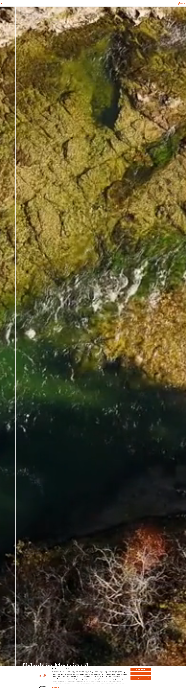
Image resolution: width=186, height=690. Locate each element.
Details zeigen (55, 687)
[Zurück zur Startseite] (181, 3)
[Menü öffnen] (1, 3)
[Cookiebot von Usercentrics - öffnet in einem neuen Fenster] (42, 687)
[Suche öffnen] (10, 3)
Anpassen (139, 673)
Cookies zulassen (140, 669)
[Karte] (5, 3)
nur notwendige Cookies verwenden (141, 678)
